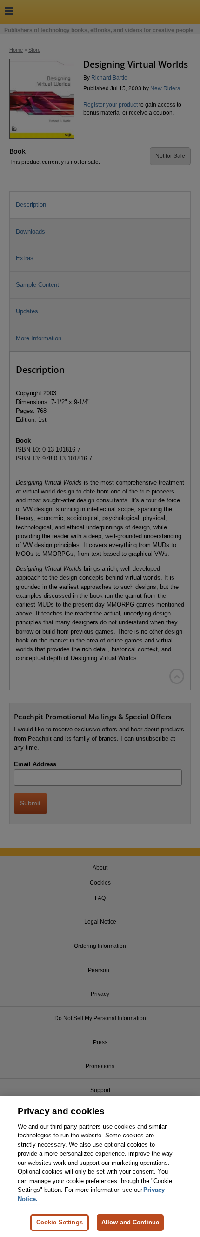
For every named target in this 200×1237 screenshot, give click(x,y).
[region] (100, 1166)
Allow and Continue (130, 1222)
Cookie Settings (59, 1222)
